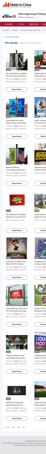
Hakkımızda (33, 24)
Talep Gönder (17, 89)
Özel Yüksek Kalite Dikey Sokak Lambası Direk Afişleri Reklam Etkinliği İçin (16, 122)
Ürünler (22, 24)
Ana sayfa (8, 24)
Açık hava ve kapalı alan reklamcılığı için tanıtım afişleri (14, 405)
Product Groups (13, 37)
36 (19, 427)
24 (14, 427)
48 (24, 427)
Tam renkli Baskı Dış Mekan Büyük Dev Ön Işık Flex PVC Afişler (16, 217)
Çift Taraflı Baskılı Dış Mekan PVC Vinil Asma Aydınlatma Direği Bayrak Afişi (16, 75)
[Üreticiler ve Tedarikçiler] (17, 4)
